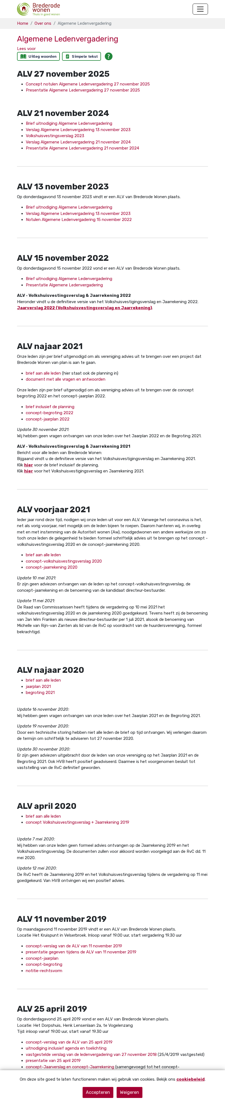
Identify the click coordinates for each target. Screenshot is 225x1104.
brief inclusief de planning (50, 406)
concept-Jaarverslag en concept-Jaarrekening (70, 1066)
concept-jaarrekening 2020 (51, 567)
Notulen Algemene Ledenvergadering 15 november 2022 (79, 219)
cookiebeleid (190, 1079)
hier (28, 465)
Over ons (43, 23)
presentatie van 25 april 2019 (53, 1060)
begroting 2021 (40, 692)
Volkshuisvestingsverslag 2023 (55, 135)
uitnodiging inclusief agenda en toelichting (66, 1048)
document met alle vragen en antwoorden (65, 379)
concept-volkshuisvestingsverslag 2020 (64, 561)
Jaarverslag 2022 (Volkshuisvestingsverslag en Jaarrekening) (84, 307)
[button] (26, 48)
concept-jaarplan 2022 (47, 419)
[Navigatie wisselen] (200, 9)
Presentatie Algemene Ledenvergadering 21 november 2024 (82, 148)
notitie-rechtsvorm (44, 970)
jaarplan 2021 (38, 686)
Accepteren (98, 1092)
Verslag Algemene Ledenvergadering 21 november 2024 (78, 142)
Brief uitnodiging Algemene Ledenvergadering (69, 123)
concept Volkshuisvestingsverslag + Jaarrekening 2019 (77, 822)
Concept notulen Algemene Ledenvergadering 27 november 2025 (88, 84)
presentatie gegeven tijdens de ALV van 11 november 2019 (81, 952)
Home (22, 23)
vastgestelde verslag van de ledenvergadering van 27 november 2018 (91, 1054)
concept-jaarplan (42, 958)
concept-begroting (44, 964)
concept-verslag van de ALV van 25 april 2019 (69, 1042)
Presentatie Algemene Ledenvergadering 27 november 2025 (83, 90)
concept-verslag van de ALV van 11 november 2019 (74, 945)
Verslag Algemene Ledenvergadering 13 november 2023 (78, 129)
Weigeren (129, 1092)
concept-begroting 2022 (49, 412)
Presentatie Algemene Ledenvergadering (64, 285)
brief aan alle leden (43, 373)
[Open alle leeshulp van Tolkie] (109, 56)
